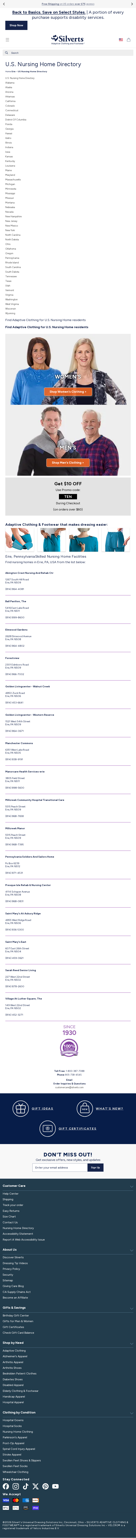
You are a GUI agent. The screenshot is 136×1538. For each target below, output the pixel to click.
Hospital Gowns (13, 1420)
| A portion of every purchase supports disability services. (68, 15)
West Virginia (12, 304)
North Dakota (12, 239)
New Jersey (11, 221)
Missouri (9, 198)
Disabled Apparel (13, 1385)
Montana (10, 202)
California (10, 101)
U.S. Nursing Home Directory (20, 78)
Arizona (9, 92)
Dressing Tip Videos (15, 1263)
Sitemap (8, 1280)
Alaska (8, 87)
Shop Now (16, 25)
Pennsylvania (12, 258)
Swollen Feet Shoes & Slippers (22, 1460)
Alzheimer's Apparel (15, 1356)
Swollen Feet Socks (15, 1466)
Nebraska (10, 207)
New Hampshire (13, 216)
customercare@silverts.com (69, 1087)
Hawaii (8, 133)
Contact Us (10, 1222)
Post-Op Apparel (13, 1443)
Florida (8, 124)
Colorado (10, 105)
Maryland (10, 175)
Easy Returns (11, 1211)
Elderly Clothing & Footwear (20, 1391)
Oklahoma (10, 248)
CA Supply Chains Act (17, 1292)
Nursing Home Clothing (18, 1431)
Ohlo (7, 244)
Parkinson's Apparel (15, 1437)
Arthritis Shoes (12, 1367)
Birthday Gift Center (16, 1315)
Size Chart (9, 1216)
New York (10, 230)
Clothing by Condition (19, 1412)
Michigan (10, 184)
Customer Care (14, 1186)
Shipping (8, 1199)
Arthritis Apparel (13, 1362)
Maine (8, 170)
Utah (7, 285)
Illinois (8, 142)
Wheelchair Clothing (15, 1472)
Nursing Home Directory (18, 1228)
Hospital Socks (12, 1426)
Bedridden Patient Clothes (19, 1373)
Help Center (10, 1193)
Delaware (10, 115)
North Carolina (12, 235)
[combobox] (68, 53)
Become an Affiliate (15, 1297)
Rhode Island (12, 262)
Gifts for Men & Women (18, 1321)
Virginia (9, 295)
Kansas (9, 156)
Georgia (9, 129)
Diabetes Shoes (13, 1379)
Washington (11, 299)
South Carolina (13, 267)
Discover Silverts (13, 1257)
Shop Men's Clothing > (68, 462)
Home (8, 71)
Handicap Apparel (14, 1396)
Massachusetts (13, 179)
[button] (7, 40)
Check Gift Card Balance (18, 1332)
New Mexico (11, 225)
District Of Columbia (15, 119)
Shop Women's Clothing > (68, 391)
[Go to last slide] (4, 4)
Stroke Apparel (12, 1454)
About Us (10, 1250)
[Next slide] (131, 4)
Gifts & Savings (14, 1308)
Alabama (9, 82)
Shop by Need (13, 1343)
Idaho (8, 138)
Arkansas (10, 96)
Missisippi (10, 193)
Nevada (9, 212)
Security (8, 1274)
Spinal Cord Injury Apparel (19, 1449)
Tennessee (11, 276)
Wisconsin (10, 308)
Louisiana (10, 165)
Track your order (13, 1205)
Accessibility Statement (18, 1233)
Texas (8, 281)
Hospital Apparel (13, 1402)
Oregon (9, 253)
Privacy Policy (11, 1269)
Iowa (7, 152)
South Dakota (12, 271)
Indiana (9, 147)
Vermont (9, 290)
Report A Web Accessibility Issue (24, 1239)
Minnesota (10, 188)
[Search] (6, 53)
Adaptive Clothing (14, 1350)
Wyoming (10, 313)
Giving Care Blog (13, 1286)
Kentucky (10, 161)
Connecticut (11, 110)
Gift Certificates (13, 1327)
